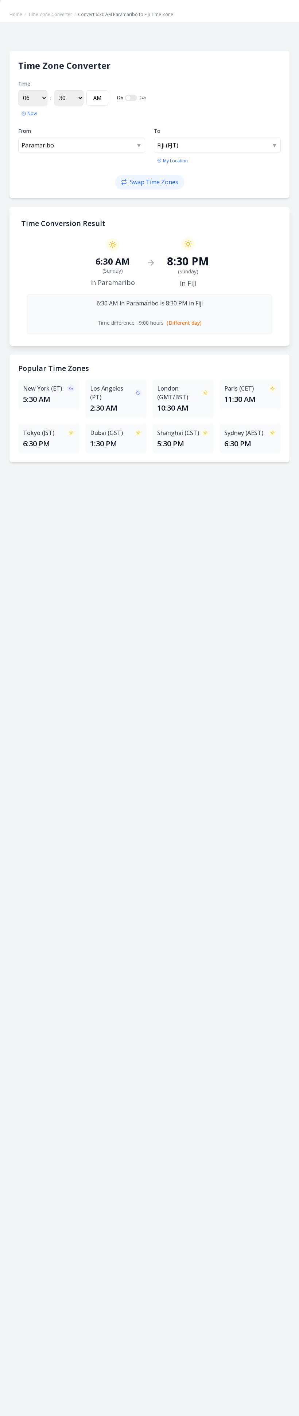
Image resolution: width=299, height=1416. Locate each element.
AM (97, 97)
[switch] (131, 98)
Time (24, 83)
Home (15, 14)
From (24, 130)
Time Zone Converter (50, 14)
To (157, 130)
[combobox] (81, 145)
